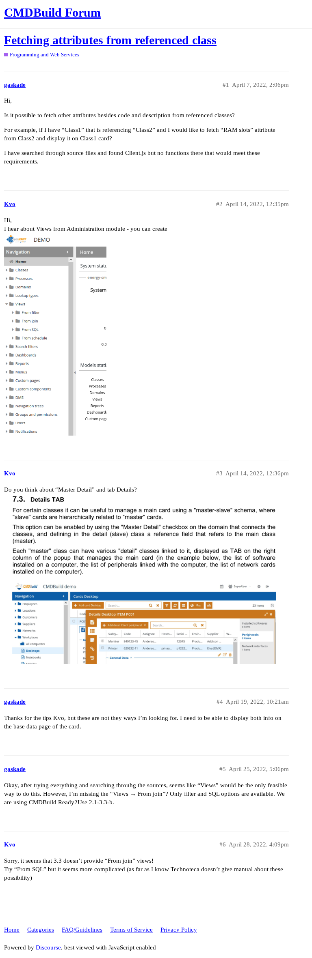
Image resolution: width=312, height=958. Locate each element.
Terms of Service (131, 929)
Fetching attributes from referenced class (110, 40)
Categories (40, 929)
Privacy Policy (178, 929)
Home (12, 929)
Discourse (48, 947)
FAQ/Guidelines (82, 929)
